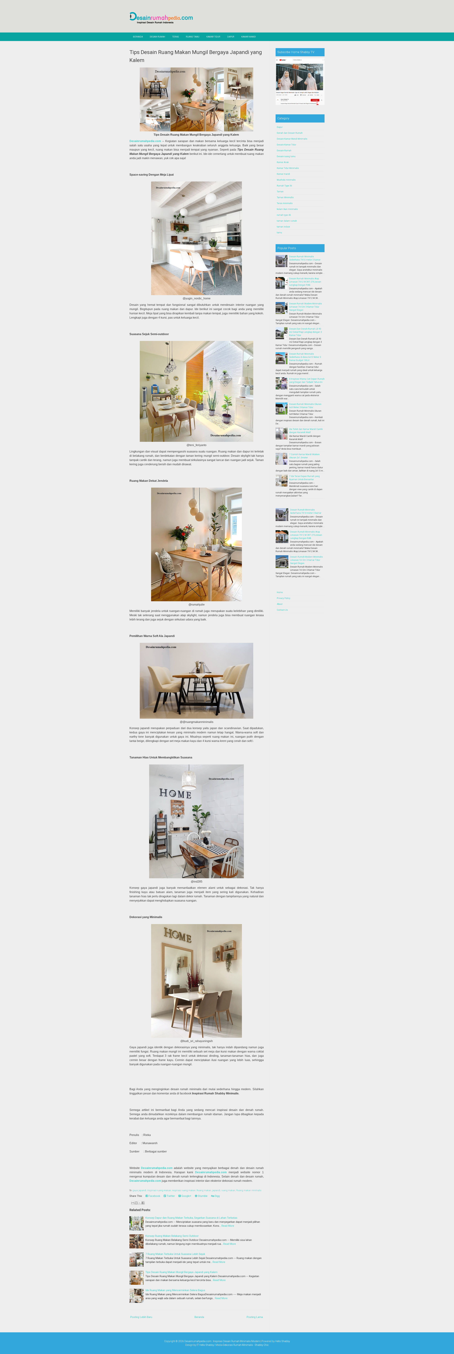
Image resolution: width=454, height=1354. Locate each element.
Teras (175, 37)
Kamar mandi (283, 174)
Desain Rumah (157, 37)
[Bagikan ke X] (139, 1203)
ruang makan (228, 1190)
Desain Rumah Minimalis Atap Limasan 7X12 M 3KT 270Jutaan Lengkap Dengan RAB (305, 281)
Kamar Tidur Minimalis (288, 168)
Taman (280, 191)
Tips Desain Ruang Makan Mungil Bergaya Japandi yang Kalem (181, 1272)
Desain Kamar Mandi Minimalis (292, 139)
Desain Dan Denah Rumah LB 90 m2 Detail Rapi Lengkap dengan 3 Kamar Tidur (305, 332)
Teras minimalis (285, 203)
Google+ (186, 1196)
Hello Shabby (282, 1341)
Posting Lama (255, 1317)
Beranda (138, 37)
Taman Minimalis (285, 197)
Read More (228, 1225)
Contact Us (282, 610)
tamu (279, 232)
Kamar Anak (283, 162)
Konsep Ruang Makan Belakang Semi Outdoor (172, 1236)
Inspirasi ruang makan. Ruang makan (191, 1190)
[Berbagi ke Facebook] (143, 1203)
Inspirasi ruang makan (159, 1190)
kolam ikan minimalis (287, 209)
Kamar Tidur (213, 37)
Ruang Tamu (192, 37)
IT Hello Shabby (205, 1345)
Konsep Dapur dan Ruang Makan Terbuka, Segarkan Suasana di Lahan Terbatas (191, 1217)
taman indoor (283, 227)
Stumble (202, 1196)
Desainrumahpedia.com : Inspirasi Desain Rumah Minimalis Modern (222, 1341)
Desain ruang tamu (286, 156)
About (280, 604)
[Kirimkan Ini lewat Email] (133, 1203)
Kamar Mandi (248, 37)
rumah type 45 (284, 215)
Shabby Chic (262, 1345)
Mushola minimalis (286, 180)
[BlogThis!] (136, 1203)
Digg (217, 1196)
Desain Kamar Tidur (286, 144)
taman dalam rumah (287, 221)
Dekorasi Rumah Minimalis (238, 1345)
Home (280, 592)
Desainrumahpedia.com (145, 141)
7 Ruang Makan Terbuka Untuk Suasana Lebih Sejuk (175, 1254)
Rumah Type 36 (284, 185)
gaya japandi (139, 1190)
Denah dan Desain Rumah (290, 133)
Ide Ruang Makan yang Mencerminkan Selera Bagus (175, 1290)
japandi (216, 1190)
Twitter (170, 1196)
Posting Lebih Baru (141, 1317)
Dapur (230, 37)
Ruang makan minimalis (248, 1190)
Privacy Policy (283, 598)
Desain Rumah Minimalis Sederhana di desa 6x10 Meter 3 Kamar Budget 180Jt (305, 357)
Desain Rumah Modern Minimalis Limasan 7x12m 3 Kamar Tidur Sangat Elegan (305, 306)
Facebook (154, 1196)
